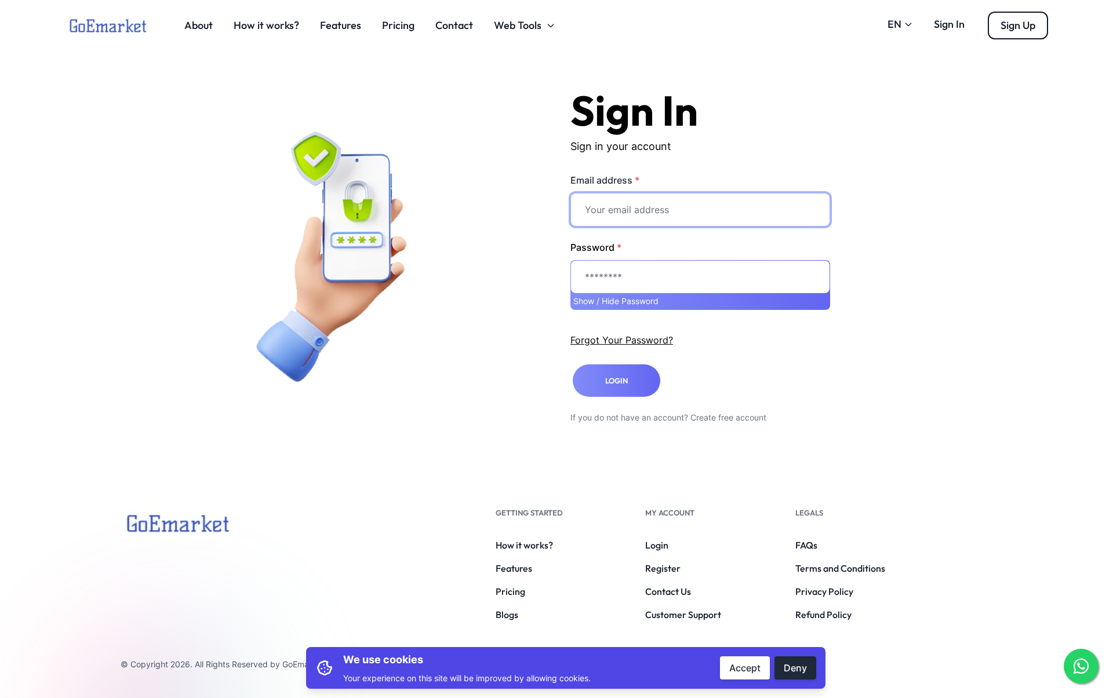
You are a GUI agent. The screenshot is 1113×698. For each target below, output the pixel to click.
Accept (745, 668)
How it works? (266, 25)
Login (656, 545)
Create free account (728, 417)
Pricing (398, 25)
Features (340, 25)
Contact (454, 25)
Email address (604, 180)
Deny (795, 668)
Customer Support (683, 614)
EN (894, 24)
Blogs (507, 614)
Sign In (949, 24)
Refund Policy (823, 614)
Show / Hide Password (616, 301)
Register (663, 568)
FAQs (806, 545)
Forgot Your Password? (621, 340)
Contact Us (668, 591)
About (198, 25)
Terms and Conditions (840, 568)
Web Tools (517, 25)
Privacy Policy (824, 591)
